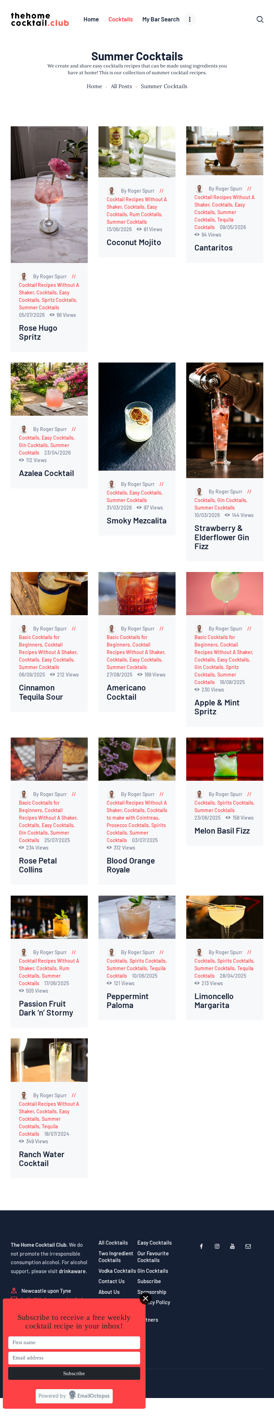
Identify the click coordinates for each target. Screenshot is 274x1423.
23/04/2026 (57, 453)
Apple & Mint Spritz (217, 707)
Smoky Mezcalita (137, 520)
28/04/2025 (233, 976)
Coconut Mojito (134, 242)
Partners (147, 1319)
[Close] (145, 1298)
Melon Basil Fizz (222, 830)
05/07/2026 (32, 315)
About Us (109, 1291)
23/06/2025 (208, 818)
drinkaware (72, 1271)
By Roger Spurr (50, 276)
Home (94, 86)
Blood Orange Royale (131, 865)
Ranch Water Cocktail (42, 1159)
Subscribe (149, 1281)
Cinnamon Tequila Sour (41, 692)
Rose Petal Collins (38, 865)
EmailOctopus (93, 1396)
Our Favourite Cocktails (153, 1257)
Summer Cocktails (39, 307)
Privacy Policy (153, 1302)
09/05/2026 (233, 227)
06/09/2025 (32, 675)
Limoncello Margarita (214, 1000)
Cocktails (46, 292)
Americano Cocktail (126, 692)
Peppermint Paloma (128, 1000)
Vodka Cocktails (117, 1270)
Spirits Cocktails (235, 803)
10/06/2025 (144, 976)
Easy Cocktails (57, 438)
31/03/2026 (120, 508)
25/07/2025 (57, 840)
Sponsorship (151, 1291)
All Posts (121, 86)
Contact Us (111, 1281)
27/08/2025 (120, 675)
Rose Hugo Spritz (38, 332)
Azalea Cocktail (46, 473)
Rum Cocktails (145, 214)
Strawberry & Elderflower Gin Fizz (221, 537)
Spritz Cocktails (59, 300)
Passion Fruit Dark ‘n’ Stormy (46, 1008)
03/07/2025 (145, 840)
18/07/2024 (56, 1134)
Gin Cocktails (33, 445)
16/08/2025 (232, 682)
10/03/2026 (207, 515)
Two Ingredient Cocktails (115, 1257)
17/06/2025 (56, 983)
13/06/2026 (120, 229)
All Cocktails (113, 1242)
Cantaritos (213, 247)
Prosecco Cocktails (128, 825)
